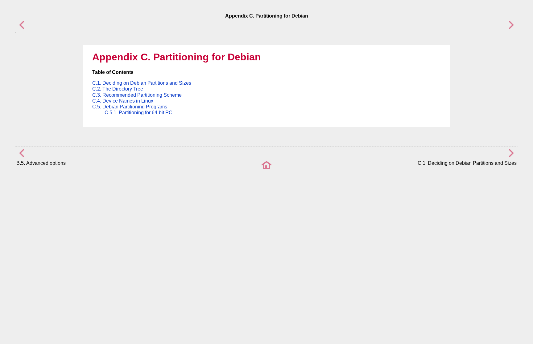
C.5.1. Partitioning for (138, 112)
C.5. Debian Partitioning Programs (129, 106)
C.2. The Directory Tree (117, 88)
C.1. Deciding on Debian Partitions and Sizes (141, 83)
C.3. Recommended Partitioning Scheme (137, 95)
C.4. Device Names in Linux (122, 100)
